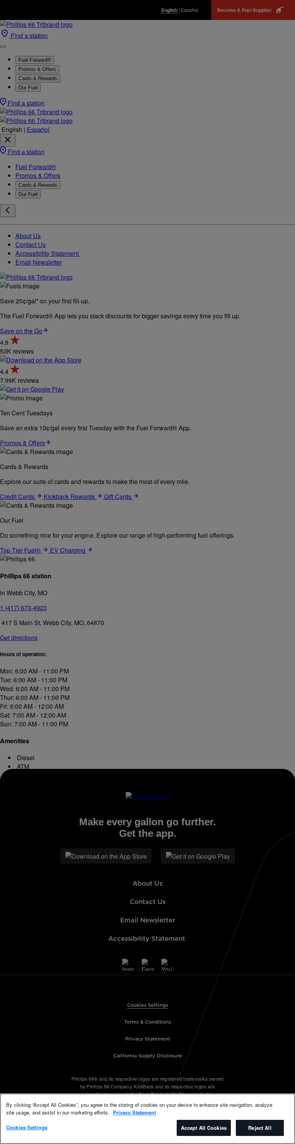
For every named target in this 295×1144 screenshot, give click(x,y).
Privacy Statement (134, 1112)
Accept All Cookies (204, 1127)
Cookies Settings (26, 1127)
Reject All (259, 1127)
